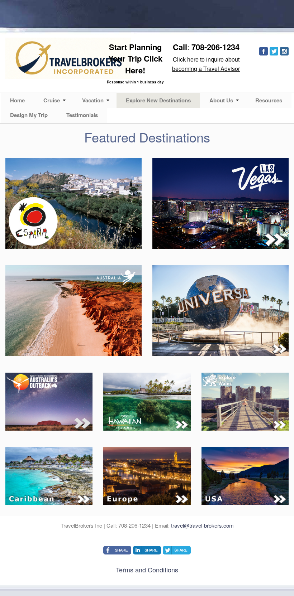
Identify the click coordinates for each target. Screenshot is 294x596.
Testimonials (82, 115)
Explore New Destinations (158, 100)
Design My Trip (29, 115)
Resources (268, 100)
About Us (221, 100)
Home (17, 100)
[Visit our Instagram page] (284, 51)
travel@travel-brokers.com (202, 525)
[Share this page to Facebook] (117, 550)
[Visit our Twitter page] (274, 51)
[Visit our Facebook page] (263, 51)
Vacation (93, 100)
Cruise (51, 100)
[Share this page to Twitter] (177, 550)
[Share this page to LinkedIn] (147, 550)
